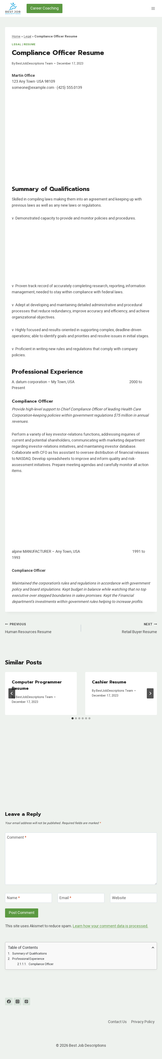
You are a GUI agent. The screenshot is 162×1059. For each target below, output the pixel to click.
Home (16, 36)
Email (65, 898)
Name (13, 898)
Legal (27, 36)
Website (119, 898)
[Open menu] (153, 8)
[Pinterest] (26, 1001)
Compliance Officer (41, 964)
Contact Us (117, 1022)
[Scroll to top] (151, 1045)
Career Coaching (44, 8)
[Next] (150, 693)
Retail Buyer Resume (139, 628)
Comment (16, 837)
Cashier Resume (109, 682)
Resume (30, 44)
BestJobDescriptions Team (34, 63)
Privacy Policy (143, 1022)
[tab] (73, 718)
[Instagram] (17, 1001)
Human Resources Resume (28, 628)
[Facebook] (9, 1001)
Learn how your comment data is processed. (110, 926)
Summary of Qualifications (29, 953)
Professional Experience (28, 959)
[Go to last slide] (11, 693)
